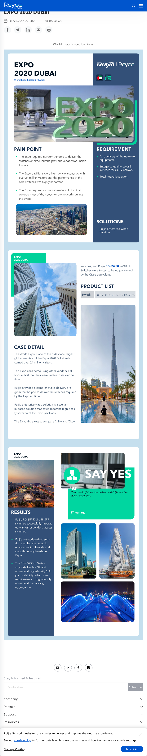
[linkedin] (28, 29)
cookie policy (22, 740)
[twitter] (17, 29)
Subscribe (135, 687)
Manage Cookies (14, 749)
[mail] (38, 29)
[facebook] (7, 29)
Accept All (132, 749)
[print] (48, 29)
